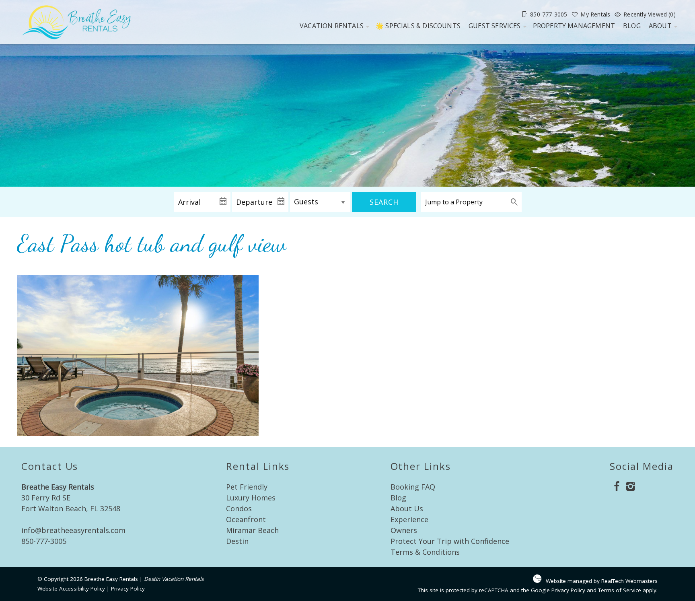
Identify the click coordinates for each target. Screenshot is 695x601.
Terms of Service (619, 590)
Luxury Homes (251, 497)
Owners (404, 530)
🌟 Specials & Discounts (418, 25)
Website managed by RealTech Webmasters (602, 581)
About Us (407, 508)
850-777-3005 (43, 541)
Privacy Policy (128, 588)
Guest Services (495, 25)
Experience (409, 519)
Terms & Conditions (425, 552)
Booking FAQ (413, 487)
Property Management (574, 25)
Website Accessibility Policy (71, 588)
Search (384, 202)
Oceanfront (246, 519)
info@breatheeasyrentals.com (73, 530)
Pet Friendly (246, 487)
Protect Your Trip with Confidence (450, 541)
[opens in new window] (617, 487)
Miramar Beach (252, 530)
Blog (632, 25)
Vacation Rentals (332, 25)
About (660, 25)
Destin (237, 541)
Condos (239, 508)
